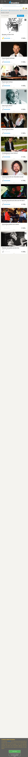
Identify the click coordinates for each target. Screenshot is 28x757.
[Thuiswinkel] (26, 8)
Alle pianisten (4, 10)
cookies (9, 741)
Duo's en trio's (24, 10)
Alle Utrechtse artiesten (14, 10)
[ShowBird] (14, 2)
